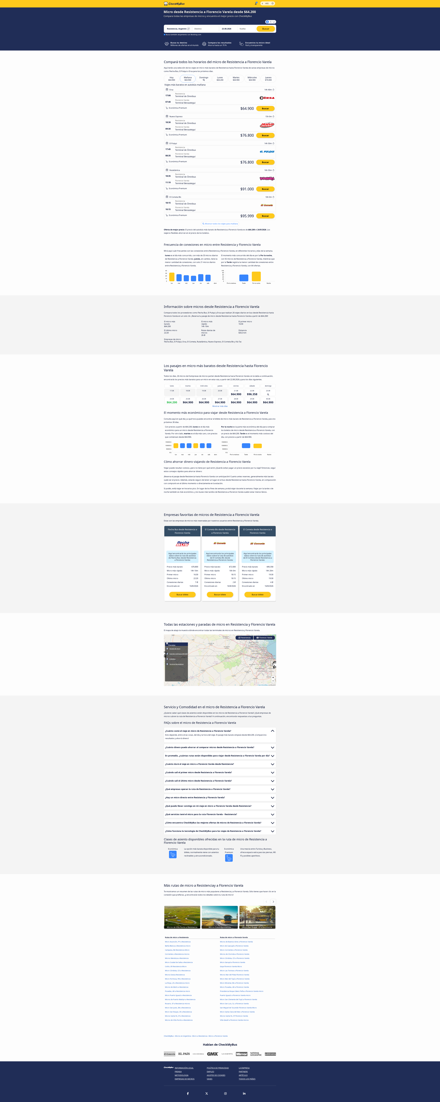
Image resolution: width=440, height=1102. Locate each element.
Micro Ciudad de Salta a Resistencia (179, 962)
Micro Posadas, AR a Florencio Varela (234, 987)
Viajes (209, 1079)
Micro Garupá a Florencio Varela (232, 962)
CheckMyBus (169, 1036)
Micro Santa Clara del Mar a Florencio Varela (237, 1012)
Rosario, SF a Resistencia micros (177, 1003)
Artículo (243, 1075)
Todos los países (247, 1079)
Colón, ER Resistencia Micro (176, 966)
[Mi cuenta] (256, 3)
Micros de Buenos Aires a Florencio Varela (236, 942)
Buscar (265, 108)
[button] (275, 666)
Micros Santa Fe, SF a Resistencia (177, 1016)
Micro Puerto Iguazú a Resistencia (178, 995)
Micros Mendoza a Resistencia (176, 958)
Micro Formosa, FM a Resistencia (177, 979)
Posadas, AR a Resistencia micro (177, 991)
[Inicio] (174, 3)
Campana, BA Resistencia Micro (177, 950)
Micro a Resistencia (199, 1036)
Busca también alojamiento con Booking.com (183, 34)
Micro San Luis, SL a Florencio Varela (234, 1003)
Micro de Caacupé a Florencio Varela (234, 946)
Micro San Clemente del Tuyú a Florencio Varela (238, 999)
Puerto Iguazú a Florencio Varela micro (235, 995)
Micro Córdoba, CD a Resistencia (177, 970)
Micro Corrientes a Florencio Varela (234, 950)
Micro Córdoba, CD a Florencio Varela (234, 958)
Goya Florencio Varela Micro (231, 966)
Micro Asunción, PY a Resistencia (178, 942)
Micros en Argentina (183, 1036)
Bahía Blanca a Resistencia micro (177, 946)
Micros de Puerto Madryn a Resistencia (180, 999)
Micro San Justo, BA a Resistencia (178, 1008)
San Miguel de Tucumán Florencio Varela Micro (238, 1008)
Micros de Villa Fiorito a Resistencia (178, 1020)
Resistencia (245, 638)
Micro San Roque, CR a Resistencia (178, 1012)
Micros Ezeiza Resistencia (175, 975)
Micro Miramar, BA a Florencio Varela (234, 983)
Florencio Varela (265, 638)
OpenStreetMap (263, 685)
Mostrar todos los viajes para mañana (221, 223)
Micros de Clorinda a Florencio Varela (234, 954)
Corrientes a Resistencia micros (177, 954)
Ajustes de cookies (216, 1075)
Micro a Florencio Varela (218, 1036)
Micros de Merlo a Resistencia (176, 987)
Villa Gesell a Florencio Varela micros (234, 1020)
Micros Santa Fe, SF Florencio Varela (234, 1016)
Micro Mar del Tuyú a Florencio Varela (234, 979)
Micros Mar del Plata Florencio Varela (234, 975)
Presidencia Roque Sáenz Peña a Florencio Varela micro (241, 991)
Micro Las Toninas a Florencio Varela (234, 970)
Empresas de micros (184, 1079)
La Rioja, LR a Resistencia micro (177, 983)
